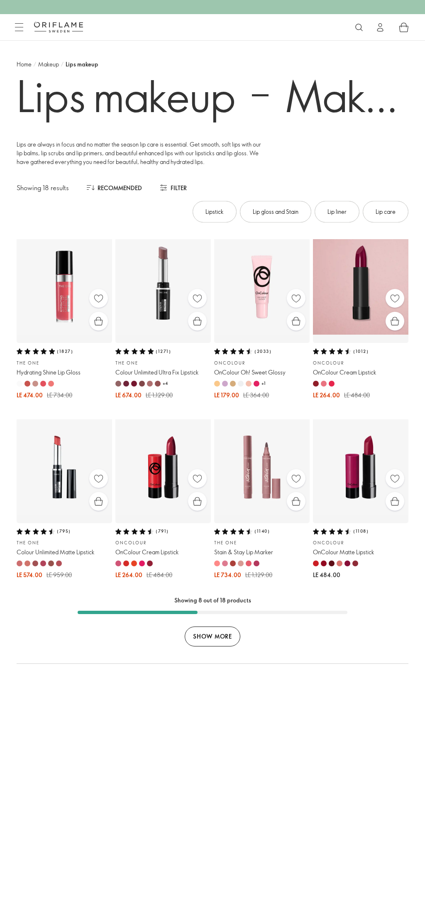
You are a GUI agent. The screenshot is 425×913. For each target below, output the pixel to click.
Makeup (48, 64)
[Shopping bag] (404, 27)
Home (24, 64)
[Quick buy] (98, 321)
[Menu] (19, 27)
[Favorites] (98, 298)
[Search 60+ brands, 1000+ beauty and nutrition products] (359, 27)
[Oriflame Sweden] (58, 27)
